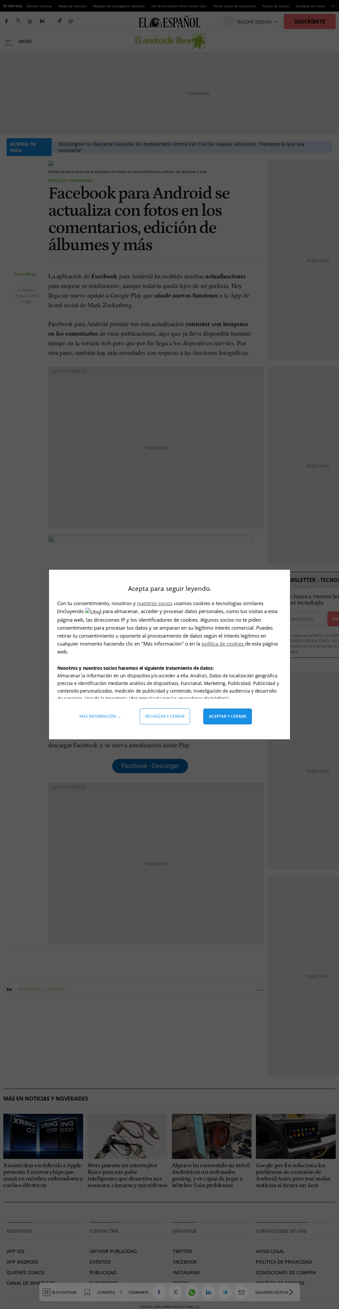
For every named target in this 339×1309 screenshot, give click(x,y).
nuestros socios (154, 603)
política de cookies (223, 643)
